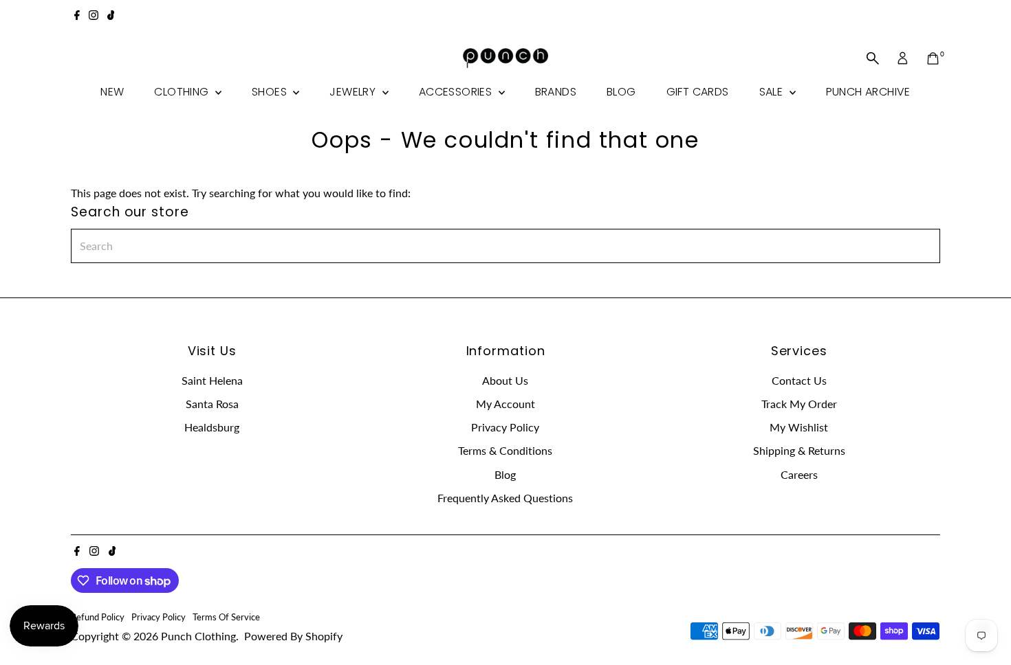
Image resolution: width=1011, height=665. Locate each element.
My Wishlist (799, 426)
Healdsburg (211, 426)
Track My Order (799, 403)
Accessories (457, 92)
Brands (555, 92)
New (112, 92)
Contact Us (799, 380)
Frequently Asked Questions (505, 497)
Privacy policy (158, 616)
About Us (505, 380)
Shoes (271, 92)
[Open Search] (873, 58)
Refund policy (97, 616)
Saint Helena (212, 380)
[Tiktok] (111, 16)
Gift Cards (697, 92)
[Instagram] (93, 16)
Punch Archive (868, 92)
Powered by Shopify (293, 635)
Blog (621, 92)
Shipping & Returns (799, 450)
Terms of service (226, 616)
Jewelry (353, 92)
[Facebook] (77, 16)
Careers (799, 474)
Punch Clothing (198, 635)
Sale (772, 92)
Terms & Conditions (505, 450)
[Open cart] (933, 58)
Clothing (183, 92)
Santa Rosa (212, 403)
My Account (505, 403)
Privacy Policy (505, 426)
